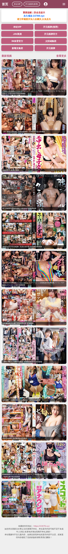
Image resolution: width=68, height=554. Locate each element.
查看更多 (61, 55)
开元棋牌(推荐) (31, 4)
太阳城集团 (50, 41)
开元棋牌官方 (50, 34)
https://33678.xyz (42, 526)
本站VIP (17, 4)
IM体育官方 (17, 41)
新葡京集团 (17, 48)
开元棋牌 (50, 48)
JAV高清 (17, 34)
